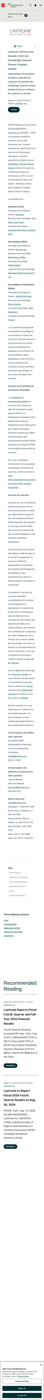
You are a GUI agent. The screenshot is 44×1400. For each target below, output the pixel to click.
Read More (10, 1066)
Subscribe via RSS (12, 928)
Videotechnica (14, 265)
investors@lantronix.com (18, 787)
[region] (22, 1381)
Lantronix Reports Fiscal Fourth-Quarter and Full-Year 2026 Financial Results (20, 1016)
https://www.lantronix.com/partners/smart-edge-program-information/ (22, 484)
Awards (11, 891)
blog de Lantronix (20, 674)
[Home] (12, 5)
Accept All (22, 1395)
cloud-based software (17, 895)
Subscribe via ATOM (13, 932)
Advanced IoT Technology (18, 877)
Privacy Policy (23, 1376)
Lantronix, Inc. (21, 103)
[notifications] (35, 5)
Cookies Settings (22, 1381)
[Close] (41, 1365)
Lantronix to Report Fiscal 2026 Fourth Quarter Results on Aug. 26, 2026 (20, 1097)
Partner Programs (15, 873)
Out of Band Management (18, 882)
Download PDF (10, 924)
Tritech (11, 320)
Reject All (22, 1388)
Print (6, 920)
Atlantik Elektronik (24, 296)
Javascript (9, 936)
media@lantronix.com (17, 756)
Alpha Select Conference (17, 886)
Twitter (29, 686)
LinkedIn (24, 698)
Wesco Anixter (14, 304)
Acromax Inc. (21, 249)
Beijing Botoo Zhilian (17, 257)
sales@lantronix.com (17, 803)
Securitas (20, 214)
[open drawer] (40, 5)
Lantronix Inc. (14, 133)
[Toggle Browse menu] (34, 15)
